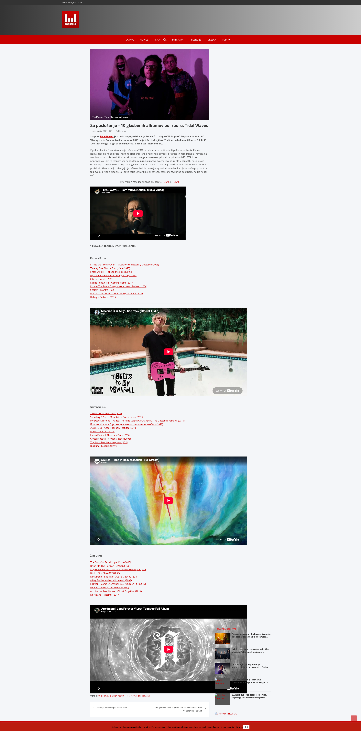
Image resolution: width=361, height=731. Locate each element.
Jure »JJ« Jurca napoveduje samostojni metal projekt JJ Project (250, 666)
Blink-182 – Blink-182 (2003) (105, 573)
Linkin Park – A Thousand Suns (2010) (110, 435)
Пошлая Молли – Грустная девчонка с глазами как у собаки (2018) (126, 424)
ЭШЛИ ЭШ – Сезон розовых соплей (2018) (113, 427)
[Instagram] (290, 2)
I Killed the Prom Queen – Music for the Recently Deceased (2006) (124, 264)
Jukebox (211, 39)
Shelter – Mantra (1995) (102, 289)
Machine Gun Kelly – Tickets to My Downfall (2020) (116, 293)
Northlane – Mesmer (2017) (104, 594)
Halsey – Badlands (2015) (103, 297)
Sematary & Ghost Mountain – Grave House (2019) (116, 417)
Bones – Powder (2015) (102, 431)
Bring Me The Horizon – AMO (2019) (109, 565)
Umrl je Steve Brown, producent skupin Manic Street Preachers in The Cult (178, 709)
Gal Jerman (121, 131)
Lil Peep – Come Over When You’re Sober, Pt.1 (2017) (118, 583)
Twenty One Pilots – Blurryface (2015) (110, 268)
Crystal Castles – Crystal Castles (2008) (110, 438)
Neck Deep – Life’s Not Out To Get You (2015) (114, 576)
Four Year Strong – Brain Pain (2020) (109, 587)
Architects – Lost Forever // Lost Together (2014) (116, 591)
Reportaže (160, 39)
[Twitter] (297, 2)
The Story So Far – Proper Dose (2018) (110, 562)
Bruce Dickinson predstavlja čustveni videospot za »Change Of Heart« (250, 682)
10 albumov (103, 695)
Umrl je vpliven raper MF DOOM (112, 707)
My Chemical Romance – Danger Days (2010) (113, 275)
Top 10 (226, 39)
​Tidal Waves (131, 695)
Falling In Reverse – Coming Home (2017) (111, 282)
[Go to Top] (354, 718)
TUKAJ (165, 181)
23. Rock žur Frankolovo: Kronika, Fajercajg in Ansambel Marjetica (249, 696)
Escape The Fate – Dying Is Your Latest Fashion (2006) (118, 286)
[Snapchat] (293, 2)
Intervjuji (178, 39)
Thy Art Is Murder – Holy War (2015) (109, 442)
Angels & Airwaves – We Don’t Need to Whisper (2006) (118, 569)
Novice (144, 39)
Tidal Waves (107, 136)
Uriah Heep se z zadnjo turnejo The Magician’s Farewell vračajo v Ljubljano (250, 652)
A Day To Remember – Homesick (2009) (111, 580)
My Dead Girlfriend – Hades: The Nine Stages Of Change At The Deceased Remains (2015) (137, 420)
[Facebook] (286, 2)
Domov (130, 39)
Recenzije (195, 39)
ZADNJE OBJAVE (226, 628)
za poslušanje (144, 695)
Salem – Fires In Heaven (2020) (106, 413)
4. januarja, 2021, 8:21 (102, 131)
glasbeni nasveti (117, 695)
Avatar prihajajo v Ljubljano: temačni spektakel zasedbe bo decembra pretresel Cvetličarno (251, 636)
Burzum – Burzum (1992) (103, 445)
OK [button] (246, 727)
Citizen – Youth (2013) (101, 279)
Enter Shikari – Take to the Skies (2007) (111, 271)
